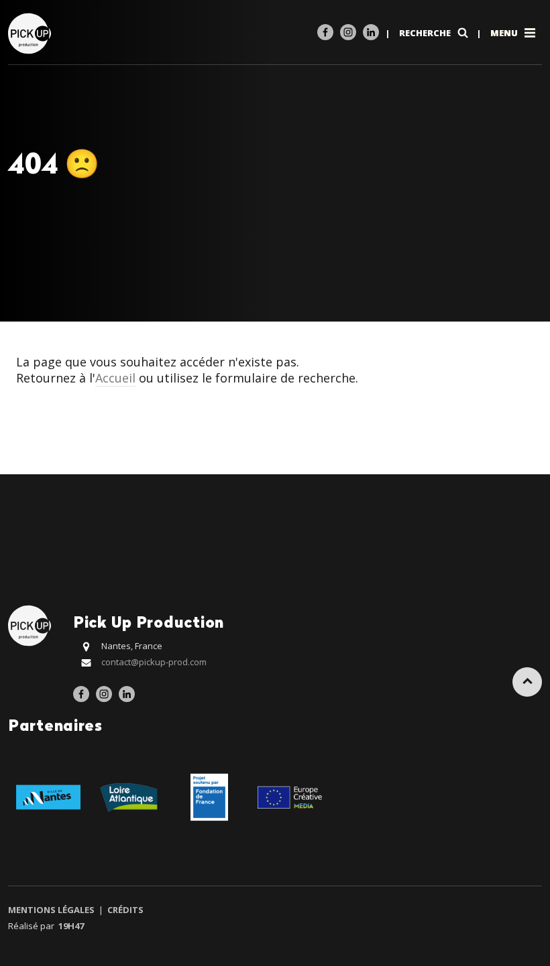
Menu (505, 33)
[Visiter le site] (48, 796)
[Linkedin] (371, 32)
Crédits (124, 910)
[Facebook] (325, 32)
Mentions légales (52, 910)
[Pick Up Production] (31, 32)
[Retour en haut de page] (527, 682)
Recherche (426, 33)
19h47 (71, 926)
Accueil (115, 378)
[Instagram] (348, 32)
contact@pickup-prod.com (154, 662)
